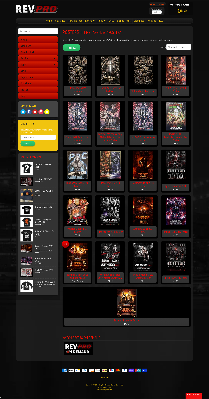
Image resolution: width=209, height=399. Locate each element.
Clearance (60, 20)
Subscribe (28, 143)
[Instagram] (41, 111)
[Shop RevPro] (37, 9)
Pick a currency (157, 9)
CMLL (111, 20)
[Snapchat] (46, 111)
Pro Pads (151, 20)
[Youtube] (35, 111)
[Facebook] (29, 111)
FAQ (161, 20)
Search (104, 377)
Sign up (161, 4)
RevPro (88, 20)
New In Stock (75, 20)
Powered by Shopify (104, 389)
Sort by (163, 47)
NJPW (100, 20)
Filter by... (71, 48)
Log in (152, 4)
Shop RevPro (103, 385)
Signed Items (124, 20)
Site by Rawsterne (104, 387)
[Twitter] (23, 111)
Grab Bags (139, 20)
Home (49, 20)
